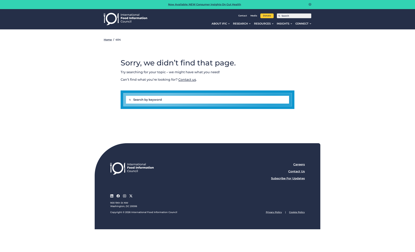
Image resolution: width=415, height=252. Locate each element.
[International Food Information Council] (125, 19)
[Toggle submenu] (229, 23)
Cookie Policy (297, 212)
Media (253, 15)
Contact (242, 15)
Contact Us (296, 171)
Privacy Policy (274, 212)
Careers (299, 164)
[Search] (279, 15)
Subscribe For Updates (288, 178)
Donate (267, 15)
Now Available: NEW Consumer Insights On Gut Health (204, 4)
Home (108, 39)
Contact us (187, 79)
